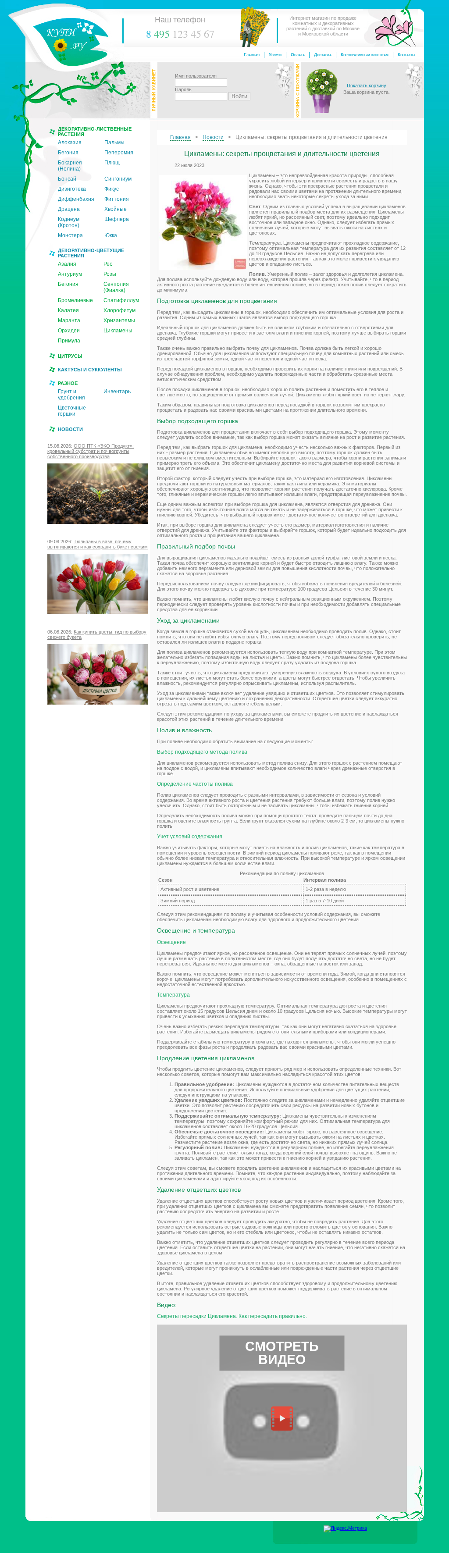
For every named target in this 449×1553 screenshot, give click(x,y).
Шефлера (116, 219)
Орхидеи (69, 331)
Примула (69, 341)
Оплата (298, 54)
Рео (108, 264)
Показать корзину (366, 85)
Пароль (183, 89)
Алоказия (70, 142)
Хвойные (115, 209)
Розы (109, 274)
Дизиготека (72, 189)
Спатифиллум (121, 300)
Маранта (69, 320)
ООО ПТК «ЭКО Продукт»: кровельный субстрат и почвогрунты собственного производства (90, 451)
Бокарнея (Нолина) (70, 166)
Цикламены (117, 331)
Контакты (406, 54)
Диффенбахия (76, 199)
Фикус (111, 189)
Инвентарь (117, 391)
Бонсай (67, 179)
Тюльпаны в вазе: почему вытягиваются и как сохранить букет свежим (97, 544)
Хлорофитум (119, 310)
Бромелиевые (75, 300)
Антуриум (70, 274)
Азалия (67, 264)
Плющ (112, 163)
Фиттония (116, 199)
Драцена (69, 209)
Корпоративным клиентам (364, 54)
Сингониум (118, 179)
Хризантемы (119, 320)
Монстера (70, 235)
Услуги (275, 54)
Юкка (110, 235)
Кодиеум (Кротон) (68, 222)
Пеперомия (118, 153)
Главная (252, 54)
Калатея (68, 310)
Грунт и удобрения (71, 394)
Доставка (322, 54)
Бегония (68, 153)
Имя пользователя (196, 75)
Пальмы (114, 142)
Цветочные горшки (72, 411)
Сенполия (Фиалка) (116, 287)
